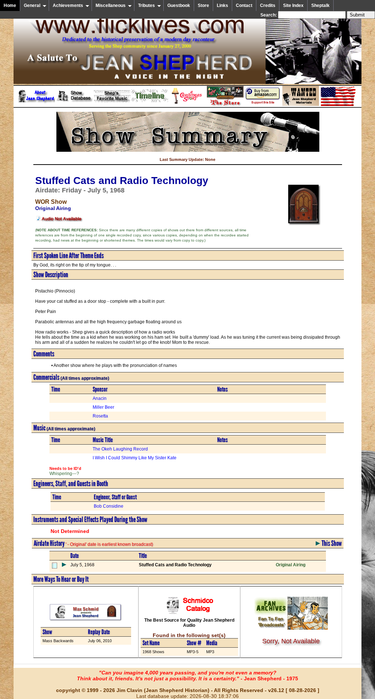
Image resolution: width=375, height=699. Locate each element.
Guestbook (178, 5)
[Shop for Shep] (225, 104)
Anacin (100, 398)
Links (222, 5)
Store (203, 5)
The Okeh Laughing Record (120, 449)
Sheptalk (320, 5)
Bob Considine (108, 506)
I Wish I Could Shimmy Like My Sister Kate (135, 457)
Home (10, 5)
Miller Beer (103, 407)
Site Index (293, 5)
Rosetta (100, 416)
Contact (244, 5)
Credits (267, 5)
